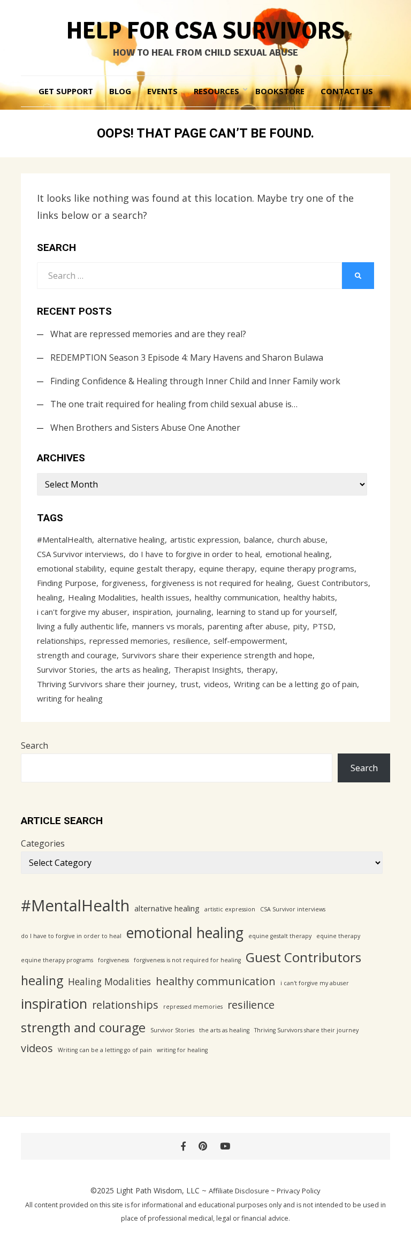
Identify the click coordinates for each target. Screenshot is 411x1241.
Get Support (66, 91)
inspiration (152, 611)
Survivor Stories (66, 669)
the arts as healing (135, 669)
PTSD (323, 626)
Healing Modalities (102, 597)
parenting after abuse (248, 626)
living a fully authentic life (82, 626)
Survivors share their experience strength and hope (217, 655)
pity (300, 626)
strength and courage (77, 655)
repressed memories (128, 640)
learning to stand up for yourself (276, 611)
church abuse (301, 539)
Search (34, 745)
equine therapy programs (307, 568)
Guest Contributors (332, 582)
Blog (120, 91)
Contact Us (347, 91)
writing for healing (70, 698)
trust (189, 684)
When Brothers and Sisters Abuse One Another (145, 427)
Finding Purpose (66, 582)
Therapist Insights (207, 669)
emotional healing (297, 554)
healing (50, 597)
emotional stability (70, 568)
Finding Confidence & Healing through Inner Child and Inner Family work (195, 381)
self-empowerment (249, 640)
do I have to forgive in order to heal (194, 554)
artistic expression (204, 539)
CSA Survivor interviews (80, 554)
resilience (190, 640)
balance (258, 539)
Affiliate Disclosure (239, 1191)
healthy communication (236, 597)
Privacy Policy (299, 1191)
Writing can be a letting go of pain (295, 684)
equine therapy (227, 568)
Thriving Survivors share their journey (106, 684)
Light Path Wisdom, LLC (158, 1190)
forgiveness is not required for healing (221, 582)
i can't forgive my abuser (82, 611)
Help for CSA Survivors (205, 31)
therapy (261, 669)
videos (216, 684)
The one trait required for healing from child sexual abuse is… (174, 404)
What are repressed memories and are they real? (148, 334)
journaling (193, 611)
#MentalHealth (64, 539)
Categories (43, 843)
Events (162, 91)
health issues (165, 597)
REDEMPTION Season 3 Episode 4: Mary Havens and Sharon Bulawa (186, 357)
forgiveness (124, 582)
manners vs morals (167, 626)
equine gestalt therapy (152, 568)
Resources (216, 91)
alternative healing (131, 539)
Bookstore (280, 91)
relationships (60, 640)
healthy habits (309, 597)
